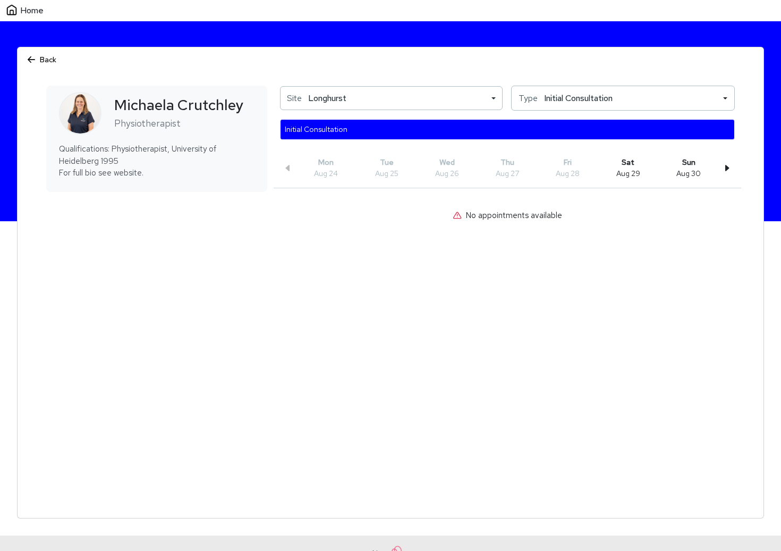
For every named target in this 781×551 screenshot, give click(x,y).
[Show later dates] (727, 168)
